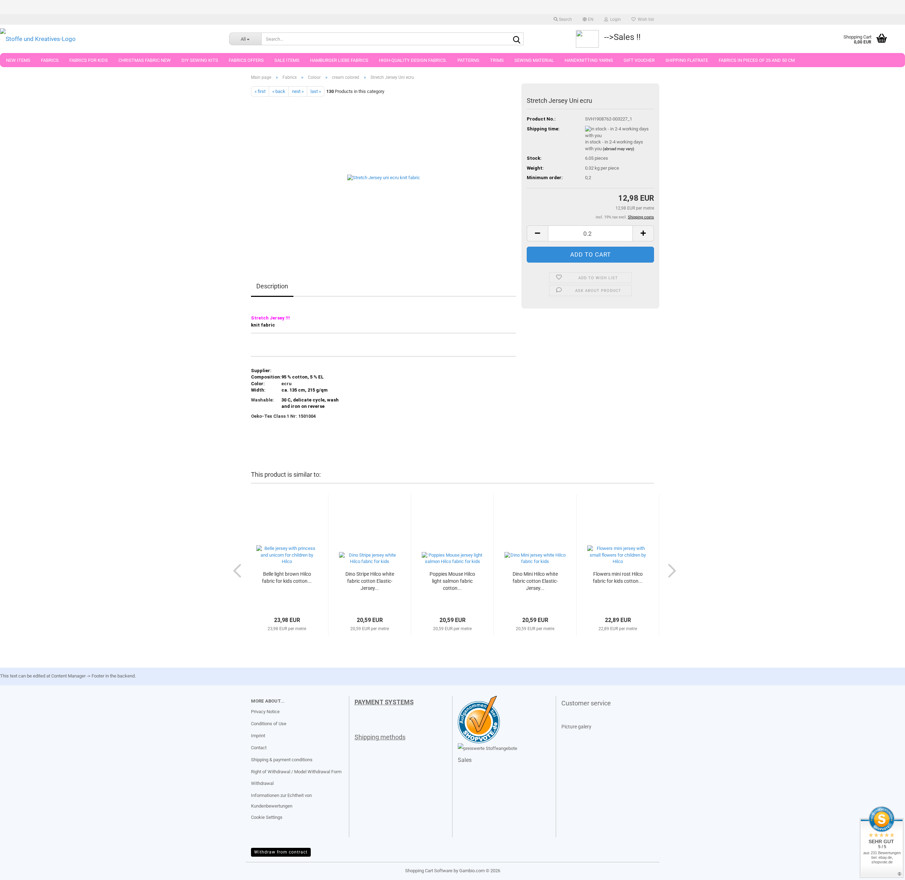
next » (298, 91)
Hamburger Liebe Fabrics (339, 60)
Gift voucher (639, 60)
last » (315, 91)
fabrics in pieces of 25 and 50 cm (757, 60)
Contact (259, 747)
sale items (286, 60)
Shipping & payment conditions (282, 759)
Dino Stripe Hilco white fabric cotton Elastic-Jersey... (369, 581)
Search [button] (565, 19)
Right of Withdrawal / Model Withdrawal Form (296, 771)
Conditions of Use (268, 723)
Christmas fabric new (144, 60)
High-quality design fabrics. (413, 60)
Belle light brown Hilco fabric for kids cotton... (287, 577)
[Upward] (19, 869)
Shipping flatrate (686, 60)
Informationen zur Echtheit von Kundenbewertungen (281, 801)
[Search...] (517, 39)
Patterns (468, 60)
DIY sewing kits (199, 60)
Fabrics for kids (88, 60)
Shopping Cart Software (428, 870)
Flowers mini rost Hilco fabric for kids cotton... (618, 577)
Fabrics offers (246, 60)
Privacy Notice (265, 711)
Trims (497, 60)
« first (260, 91)
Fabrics (50, 60)
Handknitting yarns (589, 60)
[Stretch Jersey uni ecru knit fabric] (383, 176)
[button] (588, 19)
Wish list (645, 19)
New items (18, 60)
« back (278, 91)
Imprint (258, 735)
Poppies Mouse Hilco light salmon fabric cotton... (452, 581)
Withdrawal (262, 783)
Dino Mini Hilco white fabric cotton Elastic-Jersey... (535, 581)
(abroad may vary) (618, 149)
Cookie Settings (266, 817)
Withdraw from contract (281, 852)
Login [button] (614, 19)
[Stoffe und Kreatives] (109, 39)
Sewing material (534, 60)
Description (272, 286)
